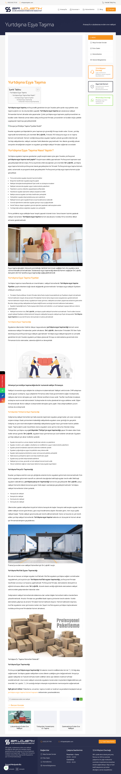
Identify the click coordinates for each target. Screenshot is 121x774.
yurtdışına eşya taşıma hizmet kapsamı (23, 692)
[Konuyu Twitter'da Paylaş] (77, 699)
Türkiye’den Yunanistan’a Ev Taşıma (45, 727)
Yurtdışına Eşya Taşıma (18, 93)
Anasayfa (86, 24)
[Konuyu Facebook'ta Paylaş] (74, 699)
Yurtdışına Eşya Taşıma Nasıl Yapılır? (24, 95)
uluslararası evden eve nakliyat (104, 24)
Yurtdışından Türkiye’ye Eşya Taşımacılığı (29, 101)
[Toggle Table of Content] (37, 89)
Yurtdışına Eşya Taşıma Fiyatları (24, 98)
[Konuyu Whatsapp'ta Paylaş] (81, 699)
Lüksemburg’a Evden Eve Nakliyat (19, 727)
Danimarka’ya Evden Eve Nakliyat (71, 727)
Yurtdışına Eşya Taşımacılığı (24, 100)
